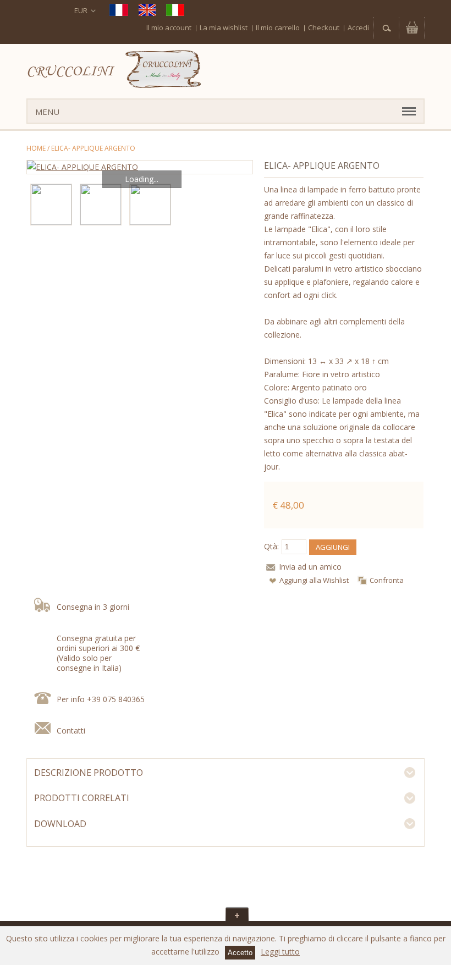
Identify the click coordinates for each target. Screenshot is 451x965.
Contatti (71, 730)
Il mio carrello (278, 27)
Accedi (358, 27)
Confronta (387, 580)
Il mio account (168, 27)
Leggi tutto (280, 951)
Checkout (323, 27)
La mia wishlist (224, 27)
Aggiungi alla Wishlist (314, 580)
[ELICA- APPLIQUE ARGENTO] (139, 167)
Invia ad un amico (310, 566)
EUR (80, 10)
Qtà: (271, 546)
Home (36, 148)
